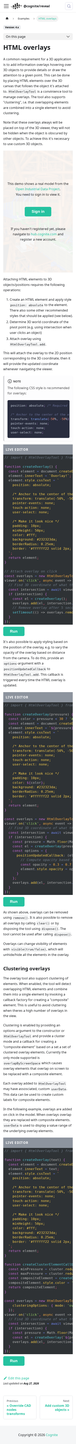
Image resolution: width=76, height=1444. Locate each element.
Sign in (38, 211)
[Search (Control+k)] (69, 6)
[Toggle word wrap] (57, 405)
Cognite (52, 1435)
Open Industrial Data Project (38, 189)
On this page (16, 36)
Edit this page (18, 1378)
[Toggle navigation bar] (6, 6)
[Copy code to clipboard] (64, 405)
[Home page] (7, 18)
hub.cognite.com (44, 234)
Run (14, 631)
